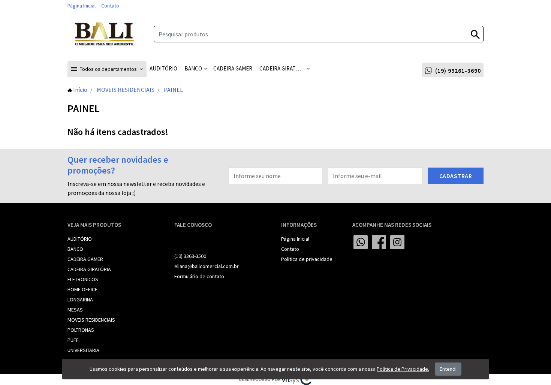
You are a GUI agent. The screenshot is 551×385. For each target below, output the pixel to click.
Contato (110, 5)
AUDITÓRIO (79, 238)
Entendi (448, 369)
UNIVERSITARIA (83, 350)
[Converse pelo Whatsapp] (360, 242)
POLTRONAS (80, 330)
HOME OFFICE (82, 289)
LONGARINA (80, 299)
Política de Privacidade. (403, 369)
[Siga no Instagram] (397, 242)
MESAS (75, 309)
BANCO (75, 249)
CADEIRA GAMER (85, 259)
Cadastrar (455, 176)
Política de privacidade (306, 259)
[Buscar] (475, 34)
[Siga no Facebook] (379, 242)
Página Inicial (81, 5)
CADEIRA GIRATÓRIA (89, 269)
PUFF (73, 340)
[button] (107, 69)
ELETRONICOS (82, 279)
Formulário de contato (199, 276)
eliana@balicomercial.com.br (206, 266)
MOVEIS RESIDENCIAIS (91, 319)
